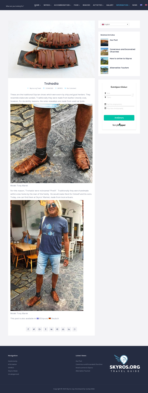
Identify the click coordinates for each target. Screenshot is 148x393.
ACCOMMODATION (62, 5)
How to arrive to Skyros (121, 58)
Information (12, 364)
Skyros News (13, 371)
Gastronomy (12, 361)
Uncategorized (13, 374)
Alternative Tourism (119, 68)
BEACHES (86, 5)
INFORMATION (122, 5)
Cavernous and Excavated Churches (89, 364)
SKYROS (47, 5)
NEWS (134, 5)
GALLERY (109, 5)
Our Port (114, 40)
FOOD (76, 5)
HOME (36, 5)
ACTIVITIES (97, 5)
